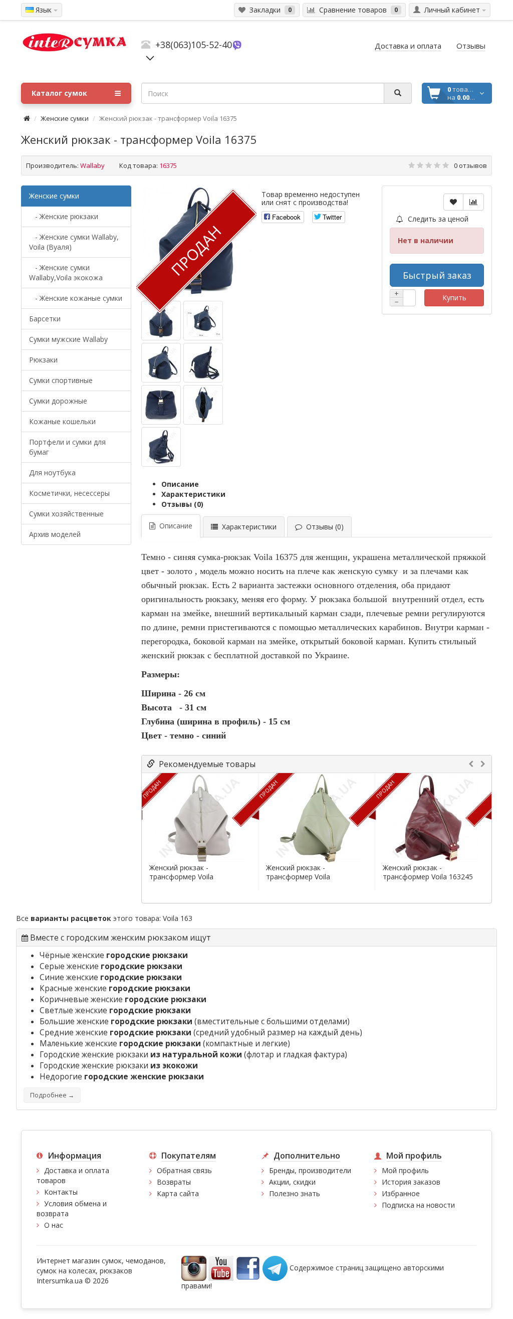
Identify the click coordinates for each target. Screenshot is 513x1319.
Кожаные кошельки (62, 421)
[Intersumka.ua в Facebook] (248, 1267)
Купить (454, 297)
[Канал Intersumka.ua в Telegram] (275, 1267)
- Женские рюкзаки (63, 216)
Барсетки (45, 318)
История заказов (411, 1182)
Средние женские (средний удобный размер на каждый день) (201, 1032)
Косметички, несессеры (69, 493)
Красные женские (115, 988)
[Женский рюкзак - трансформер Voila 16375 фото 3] (203, 363)
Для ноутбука (52, 472)
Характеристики (193, 494)
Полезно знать (294, 1193)
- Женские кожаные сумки (75, 298)
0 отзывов (470, 165)
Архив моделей (55, 534)
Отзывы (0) (182, 504)
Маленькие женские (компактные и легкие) (165, 1043)
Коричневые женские (123, 999)
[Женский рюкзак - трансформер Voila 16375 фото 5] (203, 405)
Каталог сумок (59, 93)
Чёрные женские (114, 955)
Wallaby (92, 165)
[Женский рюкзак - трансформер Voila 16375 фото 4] (161, 405)
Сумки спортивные (61, 380)
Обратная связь (184, 1170)
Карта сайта (178, 1193)
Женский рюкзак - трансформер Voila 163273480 (298, 876)
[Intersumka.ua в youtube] (220, 1267)
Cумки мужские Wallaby (68, 339)
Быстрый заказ (437, 275)
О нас (53, 1225)
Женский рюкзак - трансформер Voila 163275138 (181, 876)
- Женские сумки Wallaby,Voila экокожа (66, 272)
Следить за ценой (437, 219)
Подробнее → (52, 1095)
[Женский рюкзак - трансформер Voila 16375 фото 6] (161, 447)
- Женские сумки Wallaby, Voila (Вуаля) (74, 242)
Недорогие (122, 1076)
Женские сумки (65, 118)
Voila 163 (177, 918)
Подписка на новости (418, 1205)
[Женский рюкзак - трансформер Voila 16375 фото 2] (161, 363)
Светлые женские (115, 1010)
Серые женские (111, 966)
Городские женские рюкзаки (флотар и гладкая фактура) (193, 1054)
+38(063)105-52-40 (193, 45)
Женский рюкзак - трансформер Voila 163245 (428, 872)
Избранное (401, 1193)
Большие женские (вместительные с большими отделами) (195, 1021)
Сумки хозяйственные (66, 513)
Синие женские (111, 977)
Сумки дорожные (58, 401)
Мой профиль (405, 1170)
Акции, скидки (292, 1182)
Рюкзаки (43, 359)
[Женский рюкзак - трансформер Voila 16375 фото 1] (203, 320)
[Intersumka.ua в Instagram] (193, 1267)
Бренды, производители (310, 1170)
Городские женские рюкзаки (119, 1065)
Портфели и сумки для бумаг (67, 447)
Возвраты (174, 1182)
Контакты (61, 1192)
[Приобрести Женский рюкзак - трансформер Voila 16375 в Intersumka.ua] (161, 320)
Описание (180, 484)
